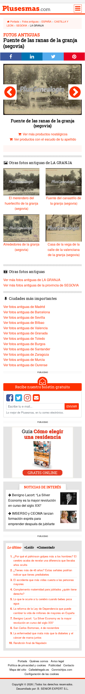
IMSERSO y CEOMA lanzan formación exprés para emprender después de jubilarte (31, 518)
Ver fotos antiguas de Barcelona (26, 312)
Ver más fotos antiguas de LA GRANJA (31, 279)
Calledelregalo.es (39, 669)
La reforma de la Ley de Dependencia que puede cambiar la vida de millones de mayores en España (43, 611)
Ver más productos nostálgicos (44, 134)
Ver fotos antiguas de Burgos (24, 343)
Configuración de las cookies (42, 674)
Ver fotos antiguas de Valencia (25, 328)
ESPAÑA (46, 21)
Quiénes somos (39, 661)
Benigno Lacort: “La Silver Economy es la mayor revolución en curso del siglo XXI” (32, 500)
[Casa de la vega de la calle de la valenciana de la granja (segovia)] (75, 92)
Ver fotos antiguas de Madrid (24, 306)
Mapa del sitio (17, 669)
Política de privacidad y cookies (27, 665)
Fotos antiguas (30, 21)
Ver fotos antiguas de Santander (26, 349)
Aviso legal (57, 661)
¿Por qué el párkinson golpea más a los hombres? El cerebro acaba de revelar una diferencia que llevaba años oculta (45, 560)
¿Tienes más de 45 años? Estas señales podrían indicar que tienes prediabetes (42, 572)
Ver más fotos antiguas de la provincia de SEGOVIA (41, 285)
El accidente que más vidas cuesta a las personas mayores (43, 582)
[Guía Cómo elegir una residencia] (42, 452)
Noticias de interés (42, 487)
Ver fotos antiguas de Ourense (25, 365)
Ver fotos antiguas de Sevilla (24, 317)
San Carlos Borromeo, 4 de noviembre (36, 628)
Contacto (68, 665)
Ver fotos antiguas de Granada (25, 333)
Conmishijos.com (62, 669)
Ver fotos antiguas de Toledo (24, 338)
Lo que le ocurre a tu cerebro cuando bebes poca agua (42, 601)
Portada (14, 21)
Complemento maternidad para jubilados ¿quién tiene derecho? (45, 591)
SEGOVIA (21, 25)
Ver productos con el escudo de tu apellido (44, 139)
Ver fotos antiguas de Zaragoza (26, 354)
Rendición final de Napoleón (30, 643)
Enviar (71, 406)
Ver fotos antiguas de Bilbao (23, 322)
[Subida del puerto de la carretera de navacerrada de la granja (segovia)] (10, 92)
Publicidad (54, 665)
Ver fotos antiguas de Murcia (24, 359)
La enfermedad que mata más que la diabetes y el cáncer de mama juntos (43, 635)
